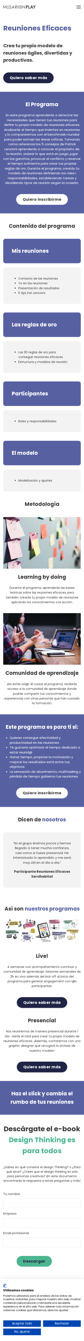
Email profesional (16, 1233)
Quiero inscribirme (42, 199)
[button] (78, 7)
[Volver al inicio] (19, 7)
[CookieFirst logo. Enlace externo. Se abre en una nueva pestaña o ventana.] (4, 1286)
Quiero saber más (28, 77)
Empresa (9, 1213)
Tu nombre (11, 1194)
